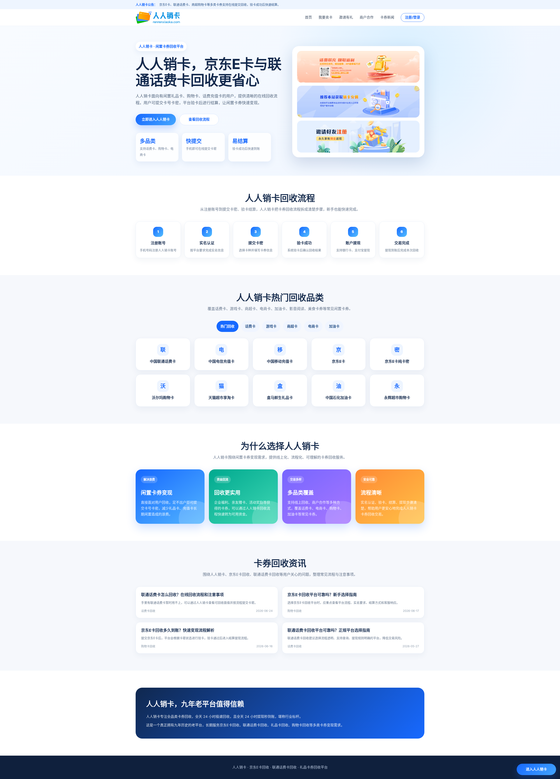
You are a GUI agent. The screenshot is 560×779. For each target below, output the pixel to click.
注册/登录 (412, 17)
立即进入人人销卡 (156, 119)
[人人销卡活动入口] (358, 102)
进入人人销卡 (536, 769)
